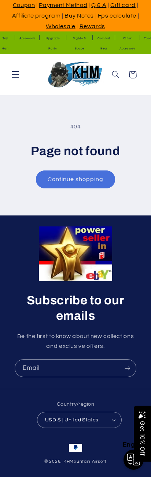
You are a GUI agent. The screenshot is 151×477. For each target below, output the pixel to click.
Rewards (92, 26)
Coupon (24, 5)
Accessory (27, 38)
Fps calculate (117, 16)
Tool (147, 38)
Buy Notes (79, 16)
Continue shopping (76, 179)
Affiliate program (36, 16)
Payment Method (63, 5)
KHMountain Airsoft (85, 461)
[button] (15, 74)
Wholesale (61, 26)
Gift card (123, 5)
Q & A (98, 5)
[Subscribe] (127, 368)
